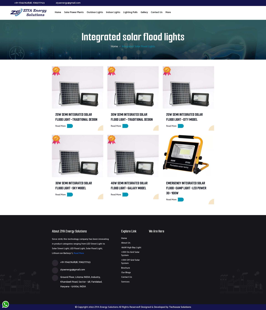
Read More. (78, 253)
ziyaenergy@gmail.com (68, 3)
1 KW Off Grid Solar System (130, 261)
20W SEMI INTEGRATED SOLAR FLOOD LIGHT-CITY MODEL (184, 117)
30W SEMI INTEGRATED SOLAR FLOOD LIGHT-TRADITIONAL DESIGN (132, 117)
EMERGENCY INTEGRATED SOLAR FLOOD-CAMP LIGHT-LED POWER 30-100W (186, 188)
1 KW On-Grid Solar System (130, 253)
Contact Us (157, 12)
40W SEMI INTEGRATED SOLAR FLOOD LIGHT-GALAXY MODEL (129, 186)
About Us (125, 243)
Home (58, 12)
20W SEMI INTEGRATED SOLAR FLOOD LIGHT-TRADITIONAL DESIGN (76, 117)
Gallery (144, 12)
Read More (60, 126)
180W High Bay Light (131, 247)
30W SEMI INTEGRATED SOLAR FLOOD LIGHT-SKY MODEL (73, 186)
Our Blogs (126, 272)
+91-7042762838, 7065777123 (29, 3)
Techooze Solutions (180, 307)
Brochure (125, 268)
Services (125, 282)
